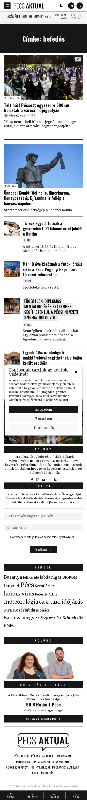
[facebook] (32, 479)
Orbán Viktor (50, 602)
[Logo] (29, 6)
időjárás (72, 602)
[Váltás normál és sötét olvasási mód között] (61, 5)
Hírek (27, 240)
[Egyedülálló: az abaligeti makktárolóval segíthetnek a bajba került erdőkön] (12, 358)
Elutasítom (43, 419)
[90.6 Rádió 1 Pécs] (43, 678)
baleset (12, 585)
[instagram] (37, 479)
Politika (42, 16)
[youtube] (43, 479)
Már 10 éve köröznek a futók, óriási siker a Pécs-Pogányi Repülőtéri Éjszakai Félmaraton (52, 269)
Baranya (13, 577)
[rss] (55, 479)
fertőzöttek (66, 618)
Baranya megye (20, 617)
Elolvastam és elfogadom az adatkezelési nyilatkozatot (42, 537)
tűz (80, 618)
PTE (8, 610)
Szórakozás (12, 97)
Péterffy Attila (46, 594)
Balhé (28, 16)
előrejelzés (46, 618)
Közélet (14, 16)
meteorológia (21, 602)
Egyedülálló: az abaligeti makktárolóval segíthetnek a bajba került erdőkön (52, 357)
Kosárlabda (24, 610)
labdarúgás (51, 577)
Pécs (27, 585)
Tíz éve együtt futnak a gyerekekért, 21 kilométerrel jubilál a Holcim (52, 228)
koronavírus (19, 593)
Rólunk (43, 449)
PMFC (9, 625)
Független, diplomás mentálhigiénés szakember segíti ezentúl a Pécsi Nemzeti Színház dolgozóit (51, 309)
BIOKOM (70, 577)
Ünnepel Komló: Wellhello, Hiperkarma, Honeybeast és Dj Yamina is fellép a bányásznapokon (37, 198)
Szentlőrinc (45, 586)
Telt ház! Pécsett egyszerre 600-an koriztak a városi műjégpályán (36, 107)
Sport (27, 281)
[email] (49, 479)
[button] (76, 372)
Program (10, 186)
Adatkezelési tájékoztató (25, 400)
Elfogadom (43, 409)
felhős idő (31, 577)
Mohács (43, 610)
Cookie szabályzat (56, 400)
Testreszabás (43, 428)
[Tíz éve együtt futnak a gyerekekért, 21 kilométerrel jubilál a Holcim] (12, 228)
